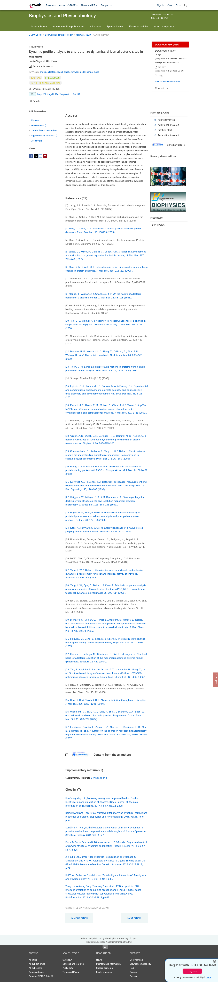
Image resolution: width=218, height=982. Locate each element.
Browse (50, 5)
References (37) (38, 125)
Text (160, 75)
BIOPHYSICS (158, 224)
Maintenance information (108, 963)
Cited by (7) (36, 140)
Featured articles (139, 26)
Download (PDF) (99, 777)
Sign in (160, 5)
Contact (134, 971)
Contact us (161, 88)
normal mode (93, 71)
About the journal (164, 26)
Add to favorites (166, 119)
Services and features (73, 963)
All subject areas (37, 963)
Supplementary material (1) (44, 135)
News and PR (88, 5)
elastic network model (74, 71)
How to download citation (167, 81)
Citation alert (165, 130)
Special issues (115, 26)
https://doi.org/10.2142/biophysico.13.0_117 (58, 94)
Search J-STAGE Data (40, 976)
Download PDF (167, 44)
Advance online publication (68, 26)
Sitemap (134, 976)
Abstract (35, 120)
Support (105, 5)
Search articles (36, 971)
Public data (68, 967)
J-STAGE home (35, 34)
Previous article (79, 918)
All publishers (35, 967)
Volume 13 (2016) (84, 34)
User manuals (136, 959)
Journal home (39, 26)
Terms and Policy (71, 971)
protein (43, 71)
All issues (95, 26)
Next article (134, 918)
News (99, 959)
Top (105, 947)
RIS (159, 55)
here (209, 977)
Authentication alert (168, 135)
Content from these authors (44, 130)
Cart (169, 5)
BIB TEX (162, 67)
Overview (67, 959)
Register (193, 971)
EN (177, 5)
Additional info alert (168, 124)
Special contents (104, 967)
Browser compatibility (140, 963)
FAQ (132, 967)
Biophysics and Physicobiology (59, 34)
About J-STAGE (67, 5)
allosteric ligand (55, 71)
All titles (33, 959)
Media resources (104, 971)
